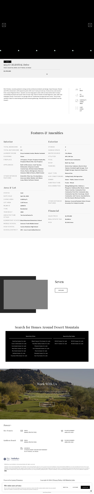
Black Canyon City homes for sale (41, 341)
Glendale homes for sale (41, 353)
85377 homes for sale (61, 343)
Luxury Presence (17, 480)
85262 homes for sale (61, 341)
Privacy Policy (57, 480)
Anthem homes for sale (19, 353)
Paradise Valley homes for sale (41, 343)
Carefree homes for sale (19, 341)
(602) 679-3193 (69, 432)
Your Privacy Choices (47, 492)
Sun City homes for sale (41, 355)
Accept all (85, 487)
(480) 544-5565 (69, 442)
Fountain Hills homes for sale (19, 355)
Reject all (65, 487)
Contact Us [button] (47, 404)
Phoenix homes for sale (41, 346)
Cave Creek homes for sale (19, 343)
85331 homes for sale (77, 341)
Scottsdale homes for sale (19, 346)
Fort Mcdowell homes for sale (41, 348)
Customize (75, 487)
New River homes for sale (19, 348)
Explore (61, 290)
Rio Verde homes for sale (19, 351)
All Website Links (69, 480)
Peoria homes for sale (41, 351)
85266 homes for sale (77, 343)
